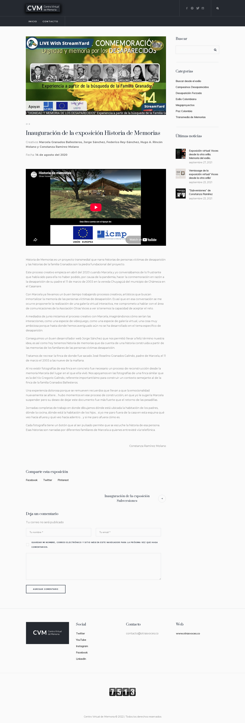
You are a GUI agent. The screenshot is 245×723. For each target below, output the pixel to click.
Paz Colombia (184, 111)
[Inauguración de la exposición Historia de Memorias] (96, 75)
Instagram (82, 646)
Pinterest (63, 480)
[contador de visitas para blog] (122, 691)
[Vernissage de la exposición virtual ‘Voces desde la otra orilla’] (181, 173)
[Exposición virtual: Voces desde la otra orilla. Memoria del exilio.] (181, 153)
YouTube (81, 639)
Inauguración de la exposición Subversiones (127, 498)
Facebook (32, 480)
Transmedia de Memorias (191, 117)
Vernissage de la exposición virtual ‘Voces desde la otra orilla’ (203, 174)
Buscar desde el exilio (188, 81)
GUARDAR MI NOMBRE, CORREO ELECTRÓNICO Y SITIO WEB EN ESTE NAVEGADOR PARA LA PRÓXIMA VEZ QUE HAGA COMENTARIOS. (95, 544)
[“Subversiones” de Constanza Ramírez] (181, 193)
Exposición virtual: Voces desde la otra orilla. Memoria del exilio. (203, 154)
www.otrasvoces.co (188, 633)
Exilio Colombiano (186, 99)
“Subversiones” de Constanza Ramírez (201, 192)
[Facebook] (187, 8)
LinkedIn (81, 658)
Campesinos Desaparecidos (192, 87)
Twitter (47, 480)
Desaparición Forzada (189, 93)
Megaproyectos (185, 105)
